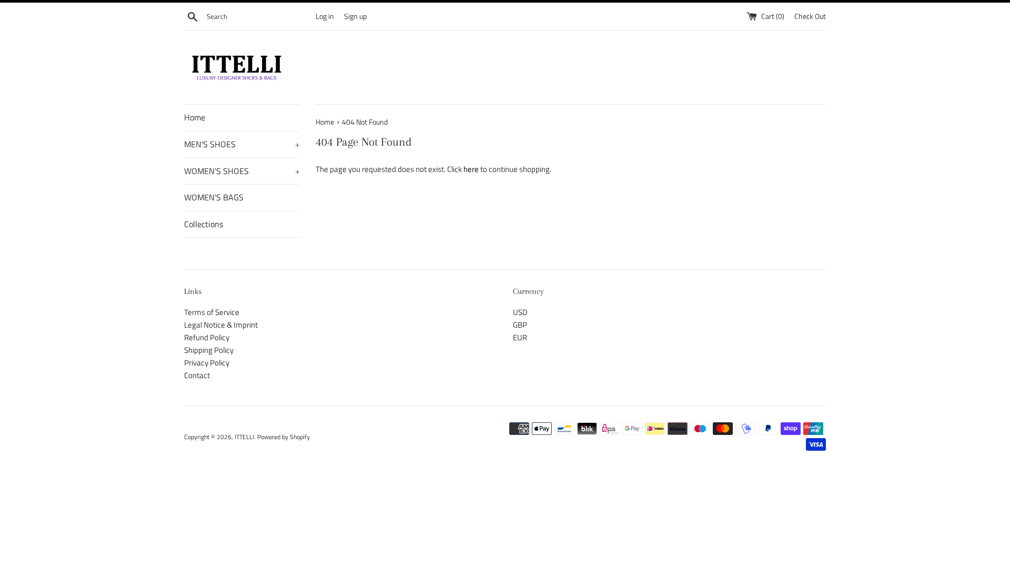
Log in (325, 16)
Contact (197, 375)
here (471, 169)
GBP (520, 325)
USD (520, 312)
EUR (520, 337)
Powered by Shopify (283, 437)
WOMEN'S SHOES (242, 171)
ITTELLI (244, 437)
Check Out (810, 16)
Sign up (355, 16)
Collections (203, 224)
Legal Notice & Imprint (221, 325)
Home (194, 117)
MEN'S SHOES (242, 144)
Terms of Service (211, 312)
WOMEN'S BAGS (214, 197)
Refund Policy (206, 337)
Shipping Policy (209, 350)
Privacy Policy (206, 363)
